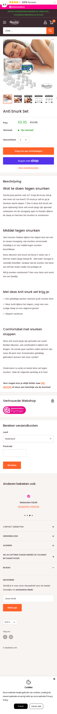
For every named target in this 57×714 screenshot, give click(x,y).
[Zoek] (50, 30)
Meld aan (12, 607)
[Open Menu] (4, 22)
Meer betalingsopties (29, 168)
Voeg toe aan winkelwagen (28, 151)
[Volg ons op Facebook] (5, 637)
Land (5, 432)
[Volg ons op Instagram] (11, 637)
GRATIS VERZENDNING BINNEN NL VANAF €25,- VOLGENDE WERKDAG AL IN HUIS (28, 13)
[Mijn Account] (45, 22)
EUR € (7, 622)
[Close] (54, 678)
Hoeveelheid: (9, 139)
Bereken (12, 465)
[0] (51, 22)
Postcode (7, 446)
